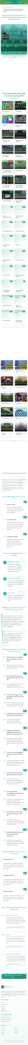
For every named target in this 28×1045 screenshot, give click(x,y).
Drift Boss (3, 1006)
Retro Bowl (3, 1004)
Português (16, 1030)
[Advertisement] (14, 72)
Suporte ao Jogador (5, 1017)
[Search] (16, 2)
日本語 (16, 1028)
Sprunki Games (9, 7)
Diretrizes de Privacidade (6, 1019)
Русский (2, 1032)
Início (4, 7)
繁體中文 (16, 1032)
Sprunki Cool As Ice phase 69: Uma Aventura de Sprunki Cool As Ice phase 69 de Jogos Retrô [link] (14, 10)
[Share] (24, 53)
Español (2, 1030)
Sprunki (2, 1008)
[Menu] (24, 2)
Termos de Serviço (5, 1021)
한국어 (2, 1034)
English (2, 1028)
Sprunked (16, 635)
